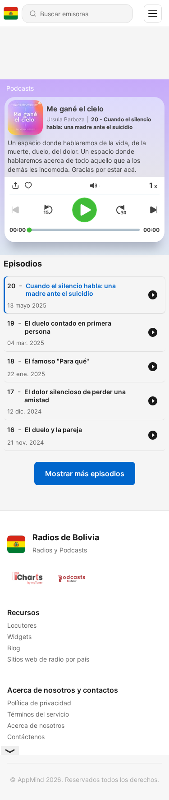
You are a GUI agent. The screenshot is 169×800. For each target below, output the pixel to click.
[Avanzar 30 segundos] (121, 209)
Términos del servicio (38, 714)
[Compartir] (15, 185)
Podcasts (20, 88)
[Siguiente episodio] (152, 209)
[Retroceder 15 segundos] (48, 209)
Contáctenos (26, 736)
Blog (13, 648)
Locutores (22, 625)
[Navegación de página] (153, 14)
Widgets (19, 636)
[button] (93, 185)
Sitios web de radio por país (48, 659)
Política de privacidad (39, 703)
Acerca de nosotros (35, 725)
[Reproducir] (84, 210)
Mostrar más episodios (84, 473)
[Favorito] (28, 185)
